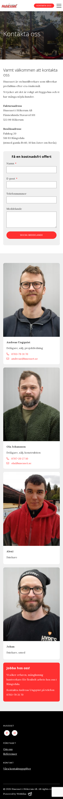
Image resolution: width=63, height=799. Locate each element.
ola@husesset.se (21, 463)
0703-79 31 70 (19, 354)
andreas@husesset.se (24, 358)
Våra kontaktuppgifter (17, 768)
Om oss (8, 749)
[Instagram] (14, 733)
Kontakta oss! (44, 6)
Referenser (10, 753)
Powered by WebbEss (14, 793)
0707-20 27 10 (19, 458)
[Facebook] (7, 733)
